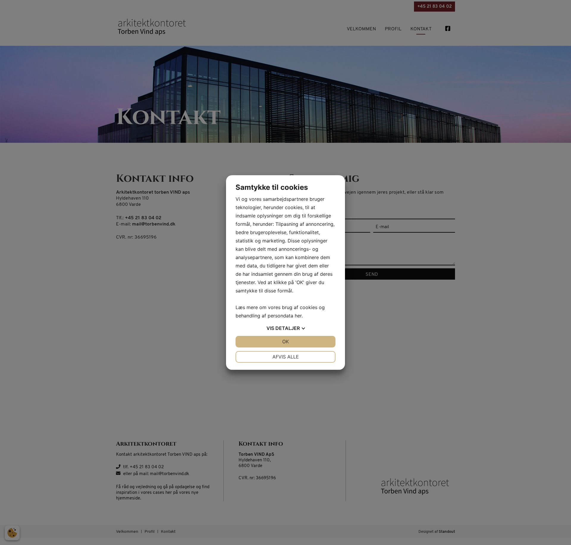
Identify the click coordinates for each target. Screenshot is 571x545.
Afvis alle (285, 357)
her (298, 316)
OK (285, 341)
